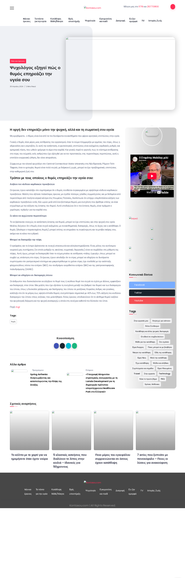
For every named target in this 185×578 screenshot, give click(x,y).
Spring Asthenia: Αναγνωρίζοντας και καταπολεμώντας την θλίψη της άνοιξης (46, 379)
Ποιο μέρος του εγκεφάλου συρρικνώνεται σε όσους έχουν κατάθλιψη (112, 459)
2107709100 (153, 6)
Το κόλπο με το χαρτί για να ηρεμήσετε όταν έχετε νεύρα (29, 457)
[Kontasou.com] (92, 7)
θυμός (13, 321)
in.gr (18, 307)
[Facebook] (152, 285)
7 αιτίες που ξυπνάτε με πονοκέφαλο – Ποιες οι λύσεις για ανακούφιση (152, 459)
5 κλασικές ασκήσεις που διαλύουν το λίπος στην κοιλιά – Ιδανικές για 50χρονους (69, 461)
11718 (141, 6)
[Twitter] (152, 293)
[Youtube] (152, 300)
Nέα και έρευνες (18, 61)
